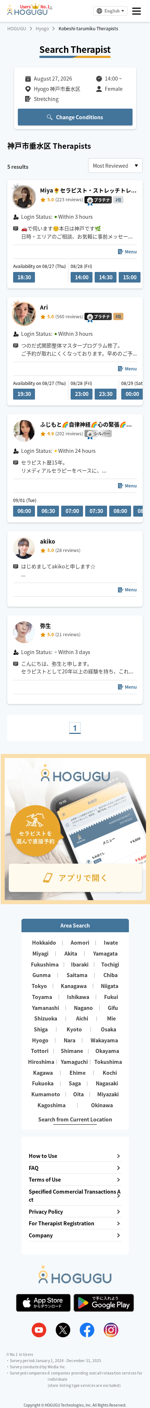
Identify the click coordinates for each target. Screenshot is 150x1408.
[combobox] (115, 165)
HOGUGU (16, 28)
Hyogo (42, 28)
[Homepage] (27, 12)
